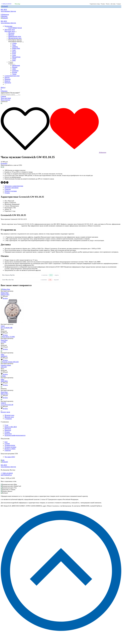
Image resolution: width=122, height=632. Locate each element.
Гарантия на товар (95, 4)
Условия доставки (10, 447)
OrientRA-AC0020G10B (6, 326)
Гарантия (8, 450)
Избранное (102, 152)
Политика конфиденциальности (15, 435)
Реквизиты (8, 433)
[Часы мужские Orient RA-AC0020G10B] (61, 311)
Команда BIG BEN (11, 427)
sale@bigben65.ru (6, 475)
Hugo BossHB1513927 (4, 393)
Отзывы (103, 4)
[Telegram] (4, 182)
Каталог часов (5, 412)
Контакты (8, 428)
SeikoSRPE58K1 (4, 380)
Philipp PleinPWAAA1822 (5, 293)
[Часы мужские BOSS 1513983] (61, 337)
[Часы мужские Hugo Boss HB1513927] (61, 387)
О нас (6, 425)
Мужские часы (9, 415)
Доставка (113, 4)
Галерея (118, 4)
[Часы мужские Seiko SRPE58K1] (61, 376)
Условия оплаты (10, 445)
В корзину (4, 163)
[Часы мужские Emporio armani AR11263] (61, 362)
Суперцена (8, 418)
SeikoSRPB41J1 (4, 355)
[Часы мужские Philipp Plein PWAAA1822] (61, 289)
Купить (5, 298)
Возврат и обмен (10, 448)
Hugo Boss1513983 (4, 341)
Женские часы (9, 417)
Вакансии (8, 430)
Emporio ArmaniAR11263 (6, 366)
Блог (6, 442)
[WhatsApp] (7, 182)
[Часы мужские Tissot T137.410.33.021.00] (61, 399)
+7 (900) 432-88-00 (6, 4)
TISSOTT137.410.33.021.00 (7, 403)
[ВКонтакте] (2, 182)
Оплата (108, 4)
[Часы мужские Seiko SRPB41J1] (61, 351)
